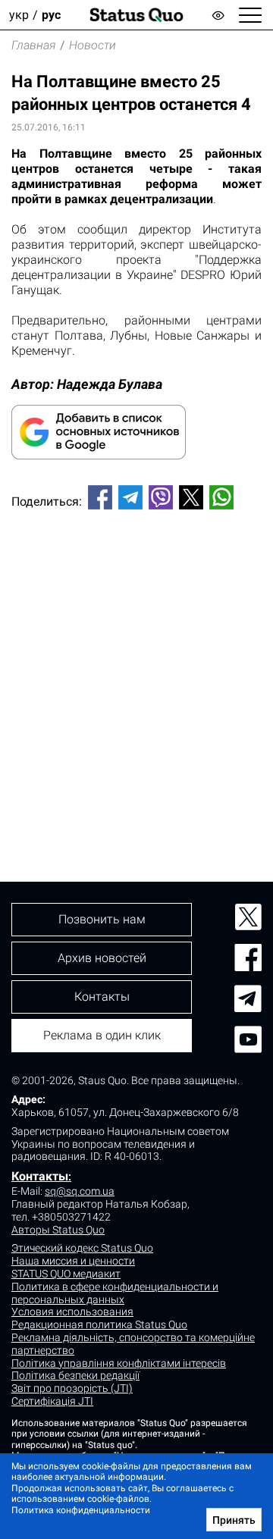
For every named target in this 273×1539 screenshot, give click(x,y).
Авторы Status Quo (58, 1230)
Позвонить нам (102, 919)
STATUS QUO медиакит (66, 1274)
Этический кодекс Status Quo (82, 1248)
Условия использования (72, 1311)
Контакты (39, 1176)
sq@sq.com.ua (80, 1191)
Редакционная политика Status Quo (99, 1324)
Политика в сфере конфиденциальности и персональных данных (114, 1292)
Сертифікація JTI (52, 1401)
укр (19, 15)
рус (51, 15)
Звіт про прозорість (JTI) (72, 1388)
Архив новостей (102, 958)
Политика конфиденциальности (80, 1510)
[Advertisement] (136, 670)
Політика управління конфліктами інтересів (118, 1363)
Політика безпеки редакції (75, 1375)
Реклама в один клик (102, 1035)
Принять (234, 1520)
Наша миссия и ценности (73, 1261)
